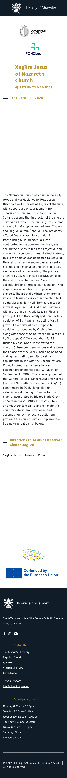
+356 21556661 (12, 681)
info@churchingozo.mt (16, 686)
